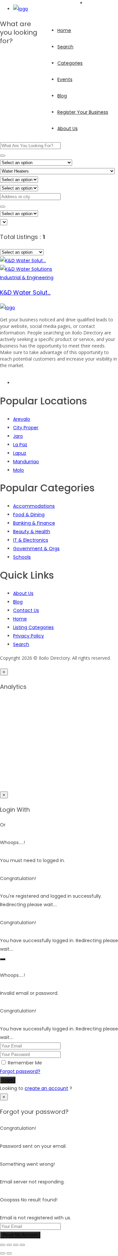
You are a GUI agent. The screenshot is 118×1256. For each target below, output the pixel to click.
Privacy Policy (28, 636)
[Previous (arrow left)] (2, 1253)
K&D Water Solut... (25, 292)
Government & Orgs (36, 548)
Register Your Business (82, 112)
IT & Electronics (30, 540)
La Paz (20, 444)
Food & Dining (29, 514)
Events (64, 79)
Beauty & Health (31, 531)
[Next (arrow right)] (9, 1253)
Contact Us (26, 610)
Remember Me (25, 1063)
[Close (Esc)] (22, 1245)
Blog (62, 96)
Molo (18, 470)
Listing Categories (33, 627)
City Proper (25, 427)
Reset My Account (20, 1234)
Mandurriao (26, 461)
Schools (22, 557)
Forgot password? (20, 1071)
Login (8, 1080)
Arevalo (21, 419)
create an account (46, 1088)
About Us (67, 128)
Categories (70, 63)
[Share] (15, 1245)
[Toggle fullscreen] (9, 1245)
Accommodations (34, 506)
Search (65, 46)
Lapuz (19, 453)
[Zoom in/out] (2, 1245)
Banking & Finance (34, 523)
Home (64, 30)
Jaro (18, 436)
